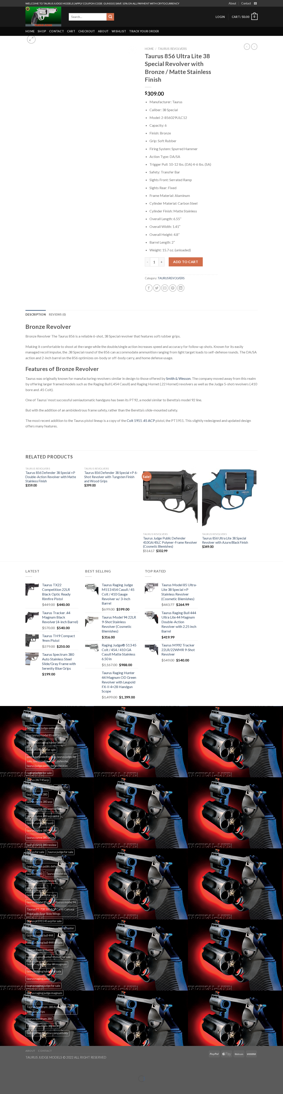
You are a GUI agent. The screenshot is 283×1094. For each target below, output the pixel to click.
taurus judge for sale (60, 852)
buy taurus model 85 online (43, 735)
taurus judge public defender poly (47, 866)
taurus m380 (34, 873)
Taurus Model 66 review (41, 881)
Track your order (144, 31)
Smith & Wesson (178, 378)
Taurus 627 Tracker (39, 787)
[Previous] (25, 512)
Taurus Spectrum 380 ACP (43, 1026)
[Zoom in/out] (17, 1067)
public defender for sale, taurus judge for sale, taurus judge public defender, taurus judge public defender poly (51, 761)
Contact (246, 3)
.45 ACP (149, 420)
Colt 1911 (134, 420)
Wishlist (119, 31)
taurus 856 (61, 787)
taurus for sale (35, 852)
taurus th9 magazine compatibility (47, 1033)
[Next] (256, 512)
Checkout (86, 31)
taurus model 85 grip (39, 902)
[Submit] (110, 17)
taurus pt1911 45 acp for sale (44, 921)
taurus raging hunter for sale (44, 971)
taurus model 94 (66, 902)
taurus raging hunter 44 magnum (47, 964)
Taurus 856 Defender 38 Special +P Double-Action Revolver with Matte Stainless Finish (50, 477)
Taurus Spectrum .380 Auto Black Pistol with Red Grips (50, 1009)
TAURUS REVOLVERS (172, 48)
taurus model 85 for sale (41, 895)
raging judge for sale (39, 773)
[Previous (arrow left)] (4, 1086)
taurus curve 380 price (40, 837)
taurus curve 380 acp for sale (44, 809)
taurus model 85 (37, 888)
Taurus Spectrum (37, 1000)
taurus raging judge (39, 978)
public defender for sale (41, 749)
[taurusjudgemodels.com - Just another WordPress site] (43, 17)
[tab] (35, 314)
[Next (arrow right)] (17, 1086)
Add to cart (185, 262)
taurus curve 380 (37, 794)
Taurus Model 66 (56, 873)
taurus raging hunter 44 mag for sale (49, 957)
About (232, 3)
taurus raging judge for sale (43, 985)
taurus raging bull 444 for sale (45, 942)
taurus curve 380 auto (40, 823)
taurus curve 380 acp (39, 801)
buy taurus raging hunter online (46, 742)
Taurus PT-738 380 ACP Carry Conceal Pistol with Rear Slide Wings (50, 912)
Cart (71, 31)
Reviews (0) (57, 314)
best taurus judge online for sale (46, 728)
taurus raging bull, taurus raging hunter (50, 928)
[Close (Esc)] (4, 1067)
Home (29, 31)
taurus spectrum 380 (39, 1018)
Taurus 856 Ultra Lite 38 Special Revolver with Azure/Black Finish (225, 540)
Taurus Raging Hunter (40, 950)
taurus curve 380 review (41, 845)
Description (35, 314)
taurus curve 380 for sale (42, 830)
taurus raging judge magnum (44, 993)
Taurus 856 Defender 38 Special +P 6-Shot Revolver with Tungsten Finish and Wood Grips (111, 477)
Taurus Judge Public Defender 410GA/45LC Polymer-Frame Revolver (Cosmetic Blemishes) (170, 542)
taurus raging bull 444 (40, 935)
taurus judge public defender (44, 859)
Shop (42, 31)
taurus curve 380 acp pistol (43, 816)
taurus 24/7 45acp (38, 780)
